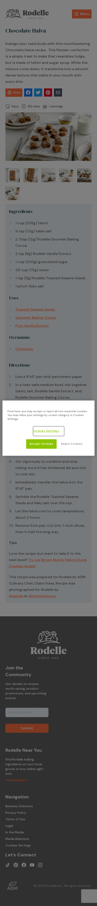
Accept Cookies (41, 444)
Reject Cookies (71, 444)
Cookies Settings (46, 431)
